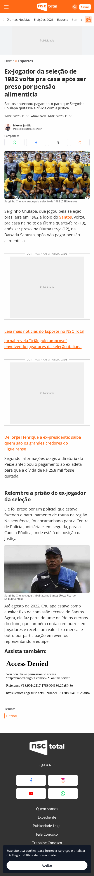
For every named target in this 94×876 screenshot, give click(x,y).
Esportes (25, 61)
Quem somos (47, 808)
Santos (65, 217)
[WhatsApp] (63, 793)
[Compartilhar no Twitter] (58, 142)
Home (9, 61)
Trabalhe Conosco (47, 842)
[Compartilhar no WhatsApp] (14, 142)
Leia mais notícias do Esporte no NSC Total (44, 331)
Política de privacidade (39, 855)
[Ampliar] (84, 157)
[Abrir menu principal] (6, 7)
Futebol (11, 716)
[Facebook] (31, 780)
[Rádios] (88, 19)
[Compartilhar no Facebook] (36, 142)
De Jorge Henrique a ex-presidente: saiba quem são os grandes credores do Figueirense (42, 443)
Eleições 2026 (44, 19)
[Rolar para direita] (81, 20)
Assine (85, 7)
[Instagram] (63, 780)
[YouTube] (31, 793)
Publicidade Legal (47, 825)
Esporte (62, 19)
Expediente (47, 817)
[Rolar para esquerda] (3, 20)
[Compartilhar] (80, 142)
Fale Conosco (47, 834)
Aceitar (47, 865)
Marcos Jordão (22, 125)
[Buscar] (74, 7)
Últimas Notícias (18, 19)
